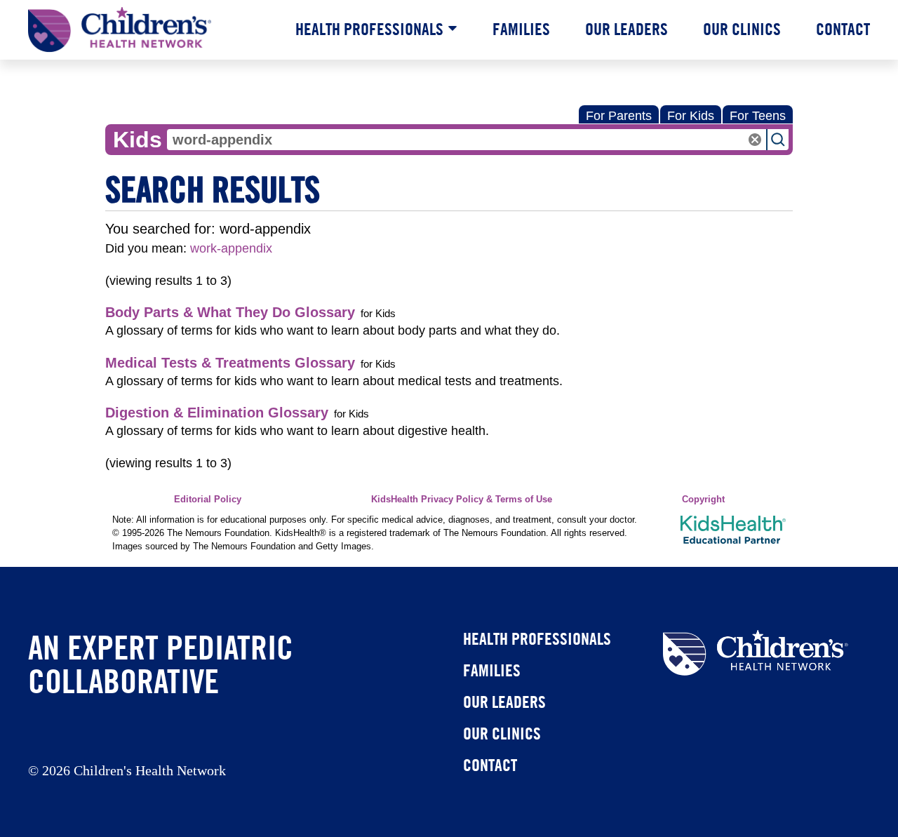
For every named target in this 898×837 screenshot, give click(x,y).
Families (521, 28)
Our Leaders (626, 28)
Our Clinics (742, 28)
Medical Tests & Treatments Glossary (230, 362)
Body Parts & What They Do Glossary (230, 312)
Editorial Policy (207, 499)
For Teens (758, 116)
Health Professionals (369, 28)
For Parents (619, 116)
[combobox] (466, 139)
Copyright (703, 499)
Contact (843, 28)
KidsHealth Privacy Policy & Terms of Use (461, 499)
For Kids (690, 116)
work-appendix (231, 248)
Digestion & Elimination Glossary (216, 412)
